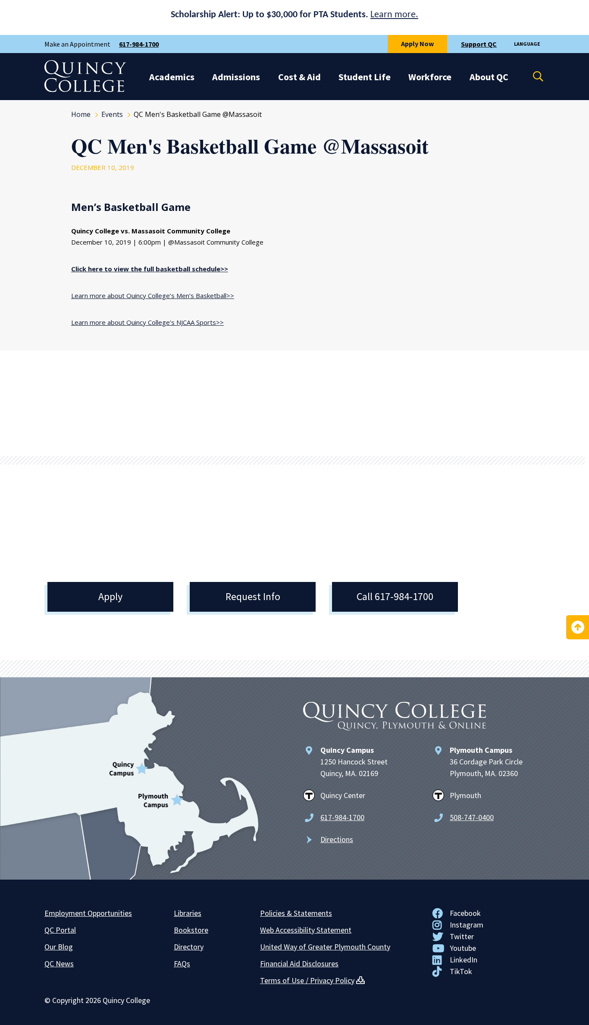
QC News (59, 963)
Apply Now (417, 43)
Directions (336, 839)
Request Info (253, 596)
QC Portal (60, 930)
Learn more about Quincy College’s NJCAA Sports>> (147, 322)
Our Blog (58, 947)
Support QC (479, 44)
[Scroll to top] (577, 627)
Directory (189, 947)
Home (81, 114)
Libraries (187, 913)
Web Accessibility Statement (305, 930)
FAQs (182, 963)
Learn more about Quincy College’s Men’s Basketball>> (152, 295)
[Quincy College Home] (85, 89)
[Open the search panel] (532, 76)
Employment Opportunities (88, 913)
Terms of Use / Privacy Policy (307, 980)
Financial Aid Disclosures (299, 963)
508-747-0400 (472, 817)
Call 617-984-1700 (395, 596)
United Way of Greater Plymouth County (325, 947)
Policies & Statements (296, 913)
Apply (110, 596)
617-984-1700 (139, 44)
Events (112, 114)
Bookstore (191, 930)
